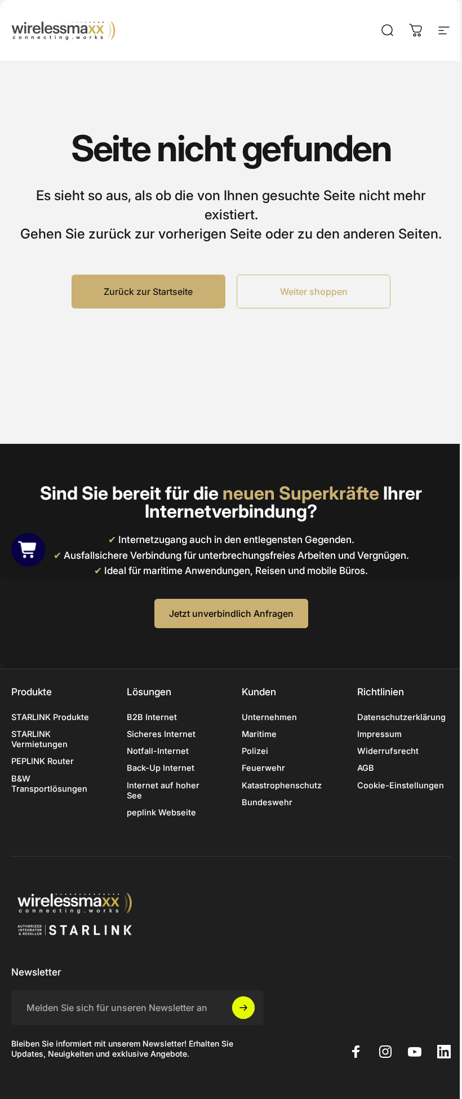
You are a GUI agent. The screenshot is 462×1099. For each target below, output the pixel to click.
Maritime (259, 734)
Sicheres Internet (161, 734)
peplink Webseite (161, 812)
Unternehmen (269, 717)
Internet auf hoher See (163, 790)
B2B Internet (152, 717)
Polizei (255, 751)
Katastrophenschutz (282, 785)
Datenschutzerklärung (401, 717)
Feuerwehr (263, 768)
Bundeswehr (267, 802)
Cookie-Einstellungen (400, 785)
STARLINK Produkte (50, 717)
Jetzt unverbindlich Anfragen (231, 613)
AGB (365, 768)
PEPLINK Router (42, 761)
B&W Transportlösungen (49, 784)
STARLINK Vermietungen (39, 739)
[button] (28, 549)
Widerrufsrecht (388, 751)
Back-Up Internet (160, 768)
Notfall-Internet (158, 751)
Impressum (379, 734)
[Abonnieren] (243, 1007)
